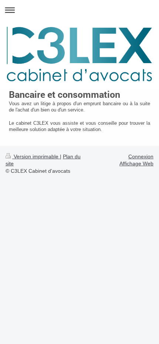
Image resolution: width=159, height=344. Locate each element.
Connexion (140, 156)
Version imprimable (36, 156)
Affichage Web (136, 163)
